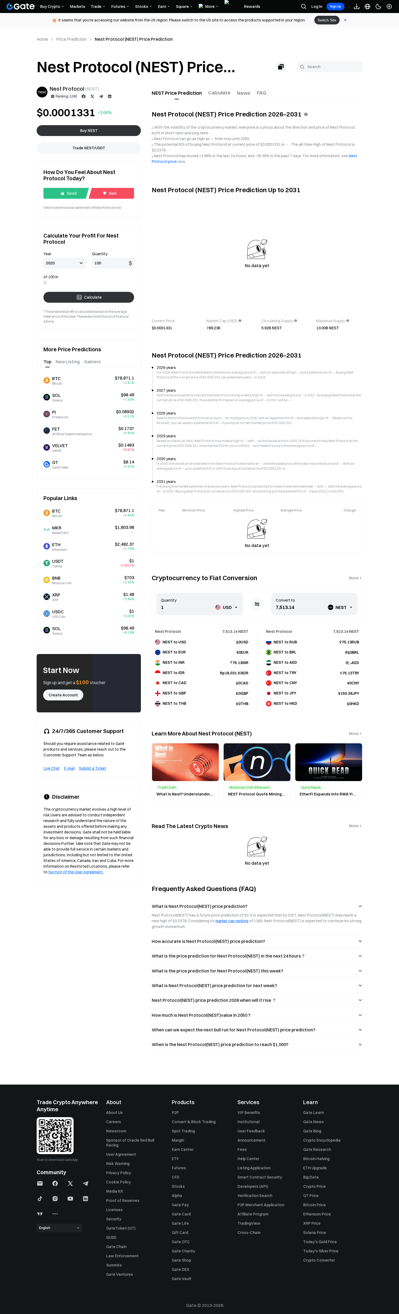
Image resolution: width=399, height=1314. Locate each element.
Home (42, 39)
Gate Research (317, 1149)
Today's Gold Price (320, 1241)
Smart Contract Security (259, 1177)
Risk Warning (117, 1163)
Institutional (248, 1121)
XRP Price (312, 1223)
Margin (178, 1140)
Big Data (311, 1177)
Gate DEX (180, 1269)
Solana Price (314, 1232)
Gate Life (180, 1223)
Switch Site (327, 20)
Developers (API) (252, 1186)
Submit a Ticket (92, 768)
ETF (175, 1158)
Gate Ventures (119, 1274)
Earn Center (183, 1149)
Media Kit (114, 1191)
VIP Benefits (248, 1112)
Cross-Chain (248, 1232)
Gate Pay (180, 1204)
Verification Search (254, 1195)
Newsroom (116, 1131)
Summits (114, 1265)
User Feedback (251, 1131)
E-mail (69, 768)
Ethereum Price (317, 1214)
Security (113, 1219)
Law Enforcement (122, 1255)
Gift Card (180, 1232)
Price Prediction (71, 39)
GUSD (111, 1237)
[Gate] (21, 6)
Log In (316, 6)
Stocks (178, 1186)
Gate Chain (116, 1246)
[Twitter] (92, 96)
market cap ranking (232, 920)
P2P (175, 1112)
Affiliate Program (252, 1214)
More (354, 578)
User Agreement (121, 1154)
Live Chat (51, 768)
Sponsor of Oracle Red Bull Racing (130, 1143)
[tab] (177, 93)
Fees (242, 1149)
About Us (114, 1112)
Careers (113, 1121)
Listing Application (254, 1167)
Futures (179, 1167)
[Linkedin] (109, 96)
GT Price (311, 1195)
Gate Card (181, 1214)
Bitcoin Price (314, 1204)
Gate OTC (181, 1241)
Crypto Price (314, 1186)
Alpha (177, 1195)
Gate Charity (183, 1251)
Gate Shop (181, 1260)
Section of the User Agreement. (76, 872)
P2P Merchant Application (260, 1204)
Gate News (313, 1121)
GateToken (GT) (120, 1228)
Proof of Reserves (123, 1200)
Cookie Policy (118, 1182)
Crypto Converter (319, 1260)
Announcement (251, 1140)
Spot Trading (183, 1131)
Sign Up (335, 6)
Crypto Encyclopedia (322, 1140)
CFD (175, 1177)
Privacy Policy (118, 1172)
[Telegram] (101, 96)
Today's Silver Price (320, 1251)
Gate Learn (313, 1112)
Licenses (114, 1209)
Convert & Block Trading (194, 1121)
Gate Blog (312, 1131)
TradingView (248, 1223)
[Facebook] (83, 96)
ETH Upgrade (315, 1167)
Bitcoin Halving (316, 1158)
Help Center (248, 1158)
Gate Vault (181, 1278)
